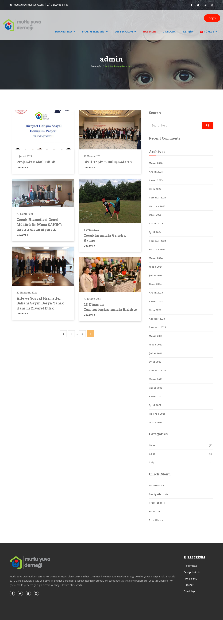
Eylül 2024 (155, 232)
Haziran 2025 (157, 206)
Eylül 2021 (155, 405)
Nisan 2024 (155, 266)
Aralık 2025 (156, 171)
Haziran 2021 (157, 413)
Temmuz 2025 (157, 197)
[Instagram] (205, 5)
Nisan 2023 (155, 344)
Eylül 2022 (155, 361)
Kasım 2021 (156, 396)
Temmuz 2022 (157, 370)
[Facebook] (191, 5)
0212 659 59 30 (59, 4)
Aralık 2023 (156, 292)
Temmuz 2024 (157, 240)
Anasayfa (96, 66)
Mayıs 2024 (156, 258)
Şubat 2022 (155, 387)
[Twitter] (198, 5)
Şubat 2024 (155, 275)
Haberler (149, 31)
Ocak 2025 (155, 214)
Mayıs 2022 (156, 379)
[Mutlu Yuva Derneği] (22, 24)
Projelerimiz (157, 502)
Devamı (22, 167)
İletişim (187, 31)
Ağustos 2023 (157, 318)
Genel (152, 445)
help (152, 462)
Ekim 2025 (155, 188)
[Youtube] (212, 5)
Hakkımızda (63, 31)
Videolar (169, 31)
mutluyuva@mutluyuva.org (28, 4)
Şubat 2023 (155, 353)
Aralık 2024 (156, 223)
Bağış (212, 18)
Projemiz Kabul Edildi (36, 162)
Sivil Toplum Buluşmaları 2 (108, 162)
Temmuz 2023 (157, 327)
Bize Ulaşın (156, 520)
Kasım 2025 (156, 180)
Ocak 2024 (155, 283)
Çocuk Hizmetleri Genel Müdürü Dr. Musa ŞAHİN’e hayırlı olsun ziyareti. (39, 224)
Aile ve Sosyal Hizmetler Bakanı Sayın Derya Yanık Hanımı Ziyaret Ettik (40, 303)
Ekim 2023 (155, 310)
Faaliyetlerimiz (93, 31)
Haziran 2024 (157, 249)
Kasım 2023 (156, 301)
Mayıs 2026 (156, 163)
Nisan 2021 (155, 422)
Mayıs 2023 (156, 335)
